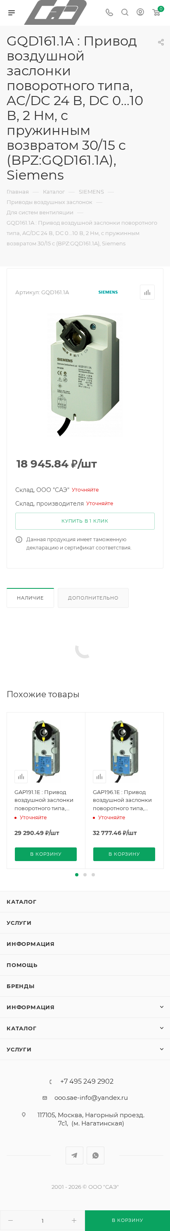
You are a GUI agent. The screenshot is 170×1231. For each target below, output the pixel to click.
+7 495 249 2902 (86, 1081)
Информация (31, 944)
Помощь (22, 965)
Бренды (21, 986)
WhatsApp (95, 1155)
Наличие (30, 598)
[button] (77, 875)
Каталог (22, 901)
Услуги (19, 922)
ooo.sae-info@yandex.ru (91, 1097)
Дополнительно (93, 598)
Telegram (74, 1155)
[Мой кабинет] (140, 13)
